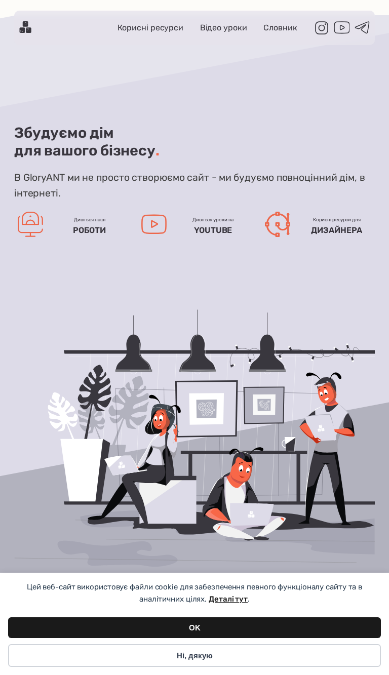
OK (195, 627)
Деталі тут (228, 599)
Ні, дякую (195, 655)
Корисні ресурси (151, 27)
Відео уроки (223, 27)
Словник (280, 27)
